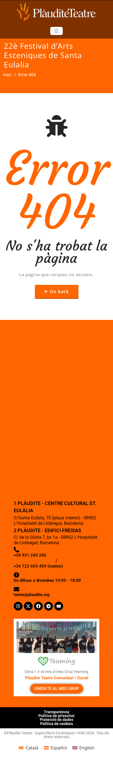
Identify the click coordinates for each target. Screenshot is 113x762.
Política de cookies (56, 723)
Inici (7, 74)
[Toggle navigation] (56, 31)
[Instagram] (18, 606)
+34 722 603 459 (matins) (38, 566)
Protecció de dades (56, 719)
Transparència (56, 712)
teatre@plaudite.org (32, 594)
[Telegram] (48, 606)
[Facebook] (38, 606)
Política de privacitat (56, 716)
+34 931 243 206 (30, 555)
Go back (59, 291)
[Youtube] (58, 606)
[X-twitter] (28, 606)
